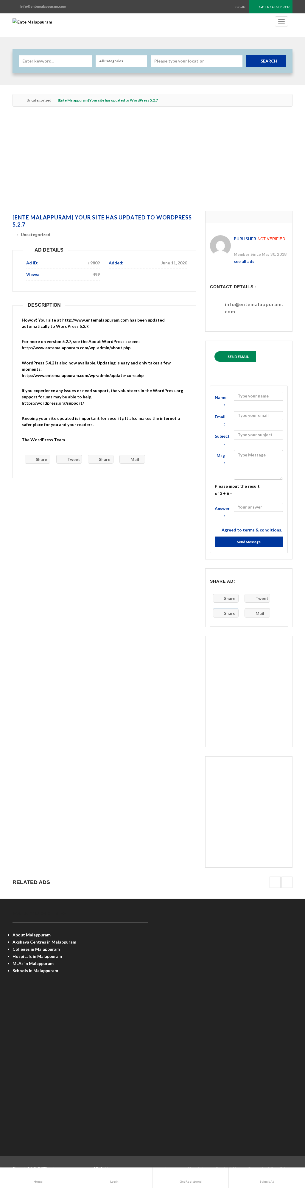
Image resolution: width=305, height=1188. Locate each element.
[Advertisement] (152, 161)
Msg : (221, 459)
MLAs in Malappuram (33, 963)
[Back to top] (285, 1150)
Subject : (222, 440)
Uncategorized (39, 100)
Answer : (222, 512)
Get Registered (274, 6)
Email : (220, 420)
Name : (220, 401)
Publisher (245, 238)
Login (240, 7)
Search (269, 60)
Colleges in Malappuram (36, 949)
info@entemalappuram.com (254, 307)
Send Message (249, 542)
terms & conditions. (262, 529)
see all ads (244, 261)
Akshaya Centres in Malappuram (44, 941)
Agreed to (252, 529)
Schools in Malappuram (35, 970)
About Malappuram (32, 934)
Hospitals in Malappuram (37, 956)
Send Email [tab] (238, 356)
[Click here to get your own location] (237, 61)
